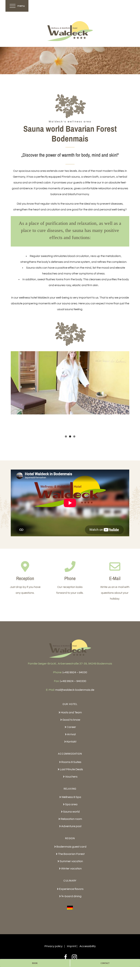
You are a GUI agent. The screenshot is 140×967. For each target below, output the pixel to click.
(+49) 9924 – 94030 (75, 672)
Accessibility (87, 946)
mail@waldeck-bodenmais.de (74, 689)
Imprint (71, 946)
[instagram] (74, 957)
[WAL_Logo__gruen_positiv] (70, 22)
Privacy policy (53, 946)
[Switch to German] (70, 906)
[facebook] (65, 957)
